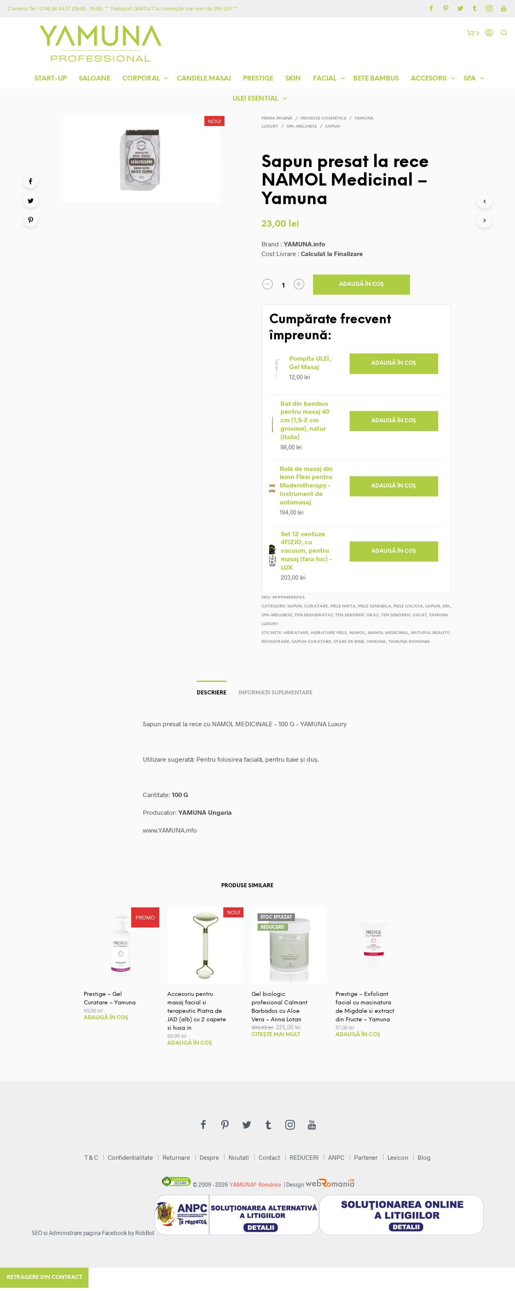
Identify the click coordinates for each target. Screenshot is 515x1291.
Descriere (212, 693)
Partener (366, 1157)
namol (357, 633)
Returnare (176, 1157)
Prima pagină (277, 118)
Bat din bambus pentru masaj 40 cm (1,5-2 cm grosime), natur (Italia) (304, 419)
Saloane (94, 78)
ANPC (336, 1157)
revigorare (275, 642)
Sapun (332, 126)
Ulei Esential (255, 98)
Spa (470, 78)
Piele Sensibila (374, 606)
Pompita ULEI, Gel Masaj (310, 362)
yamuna (376, 642)
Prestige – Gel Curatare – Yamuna (110, 998)
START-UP (51, 78)
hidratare (296, 633)
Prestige (258, 78)
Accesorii (429, 78)
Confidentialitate (130, 1157)
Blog (424, 1157)
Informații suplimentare (276, 693)
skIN (293, 78)
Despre (209, 1157)
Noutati (239, 1157)
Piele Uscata (408, 606)
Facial (324, 78)
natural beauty (430, 633)
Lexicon (397, 1157)
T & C (91, 1157)
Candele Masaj (204, 78)
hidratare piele (329, 633)
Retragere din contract (44, 1277)
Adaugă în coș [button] (393, 363)
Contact (269, 1157)
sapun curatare (311, 642)
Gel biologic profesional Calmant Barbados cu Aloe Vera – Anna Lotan (279, 1007)
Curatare (316, 606)
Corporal (141, 78)
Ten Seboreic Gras (357, 615)
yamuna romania (409, 642)
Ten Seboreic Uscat (403, 615)
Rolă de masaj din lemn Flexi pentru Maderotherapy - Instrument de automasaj (306, 485)
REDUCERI (304, 1157)
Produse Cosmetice (323, 118)
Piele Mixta (343, 606)
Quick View (126, 975)
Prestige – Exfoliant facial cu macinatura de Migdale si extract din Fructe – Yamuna (365, 1007)
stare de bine (349, 642)
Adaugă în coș (361, 284)
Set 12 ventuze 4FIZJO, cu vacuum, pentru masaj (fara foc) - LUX (306, 550)
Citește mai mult (275, 1034)
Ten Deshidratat (314, 615)
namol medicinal (388, 633)
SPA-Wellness (301, 126)
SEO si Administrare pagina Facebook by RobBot (93, 1233)
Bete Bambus (376, 78)
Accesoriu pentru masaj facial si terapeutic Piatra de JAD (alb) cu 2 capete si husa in (196, 1011)
